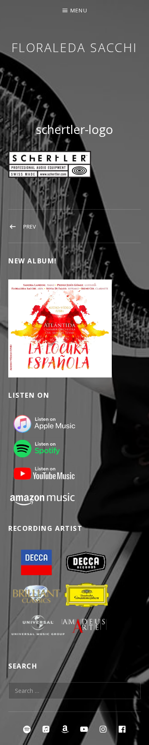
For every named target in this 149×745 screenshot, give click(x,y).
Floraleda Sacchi (74, 47)
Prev (29, 226)
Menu (78, 10)
